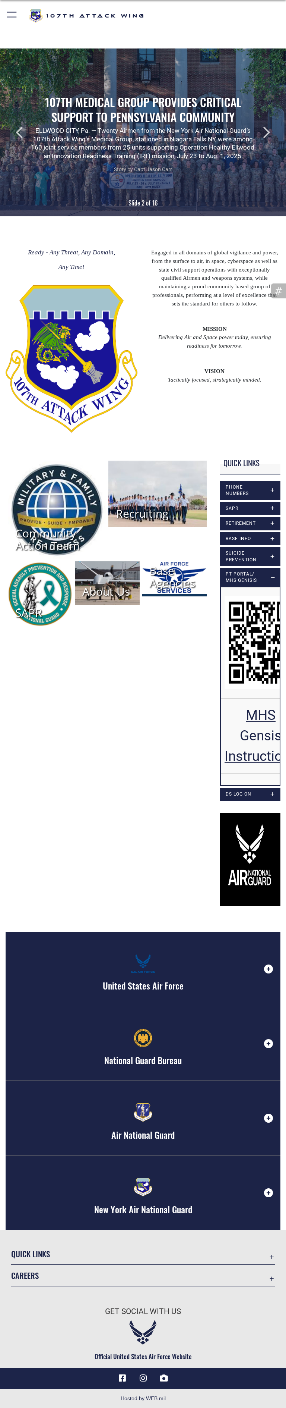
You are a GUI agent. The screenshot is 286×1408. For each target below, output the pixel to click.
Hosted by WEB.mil (143, 1398)
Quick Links (30, 1254)
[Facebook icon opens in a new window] (122, 1378)
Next (257, 132)
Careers (25, 1275)
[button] (12, 16)
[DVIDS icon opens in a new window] (163, 1378)
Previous (28, 132)
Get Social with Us (143, 1311)
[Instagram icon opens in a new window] (143, 1378)
